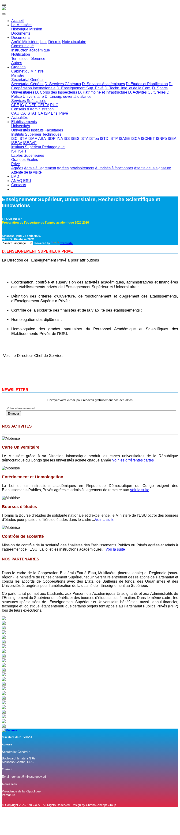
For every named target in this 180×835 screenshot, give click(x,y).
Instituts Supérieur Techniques (36, 134)
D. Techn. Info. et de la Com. (128, 88)
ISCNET (148, 139)
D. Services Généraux (63, 84)
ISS (67, 139)
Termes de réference (28, 59)
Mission (35, 29)
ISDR (51, 139)
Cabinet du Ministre (27, 71)
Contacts (18, 185)
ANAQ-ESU (21, 181)
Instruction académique (30, 50)
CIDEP (31, 105)
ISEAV (16, 143)
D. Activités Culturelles (147, 92)
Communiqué (22, 46)
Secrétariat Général (27, 80)
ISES (75, 139)
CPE (15, 105)
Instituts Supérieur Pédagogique (38, 147)
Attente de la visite (26, 172)
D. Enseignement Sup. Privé (80, 88)
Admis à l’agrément (40, 168)
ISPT (22, 151)
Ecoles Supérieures (27, 155)
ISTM (23, 139)
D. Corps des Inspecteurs (56, 92)
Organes (18, 67)
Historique (19, 29)
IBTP (113, 139)
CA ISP (44, 113)
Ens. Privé (59, 113)
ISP (14, 151)
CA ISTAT (28, 113)
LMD (15, 176)
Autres (16, 63)
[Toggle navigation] (4, 5)
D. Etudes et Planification (147, 84)
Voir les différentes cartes (133, 460)
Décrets (54, 42)
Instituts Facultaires (47, 130)
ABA (42, 139)
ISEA (172, 139)
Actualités (19, 118)
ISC (14, 139)
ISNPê (161, 139)
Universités (20, 126)
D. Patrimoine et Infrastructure (102, 92)
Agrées (17, 168)
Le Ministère (21, 25)
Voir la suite (139, 490)
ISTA (84, 139)
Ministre (17, 75)
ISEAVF (30, 143)
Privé (15, 164)
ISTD (104, 139)
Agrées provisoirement (75, 168)
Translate (66, 243)
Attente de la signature (152, 168)
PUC (54, 105)
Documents (20, 33)
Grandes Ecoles (24, 160)
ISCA (135, 139)
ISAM (33, 139)
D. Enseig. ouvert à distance (68, 96)
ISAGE (124, 139)
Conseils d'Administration (32, 109)
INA (60, 139)
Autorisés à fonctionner (114, 168)
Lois (43, 42)
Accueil (17, 21)
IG (22, 105)
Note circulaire (74, 42)
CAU (15, 113)
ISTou (94, 139)
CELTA (43, 105)
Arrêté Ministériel (25, 42)
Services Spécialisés (28, 101)
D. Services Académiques (103, 84)
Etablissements (24, 122)
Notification (20, 54)
